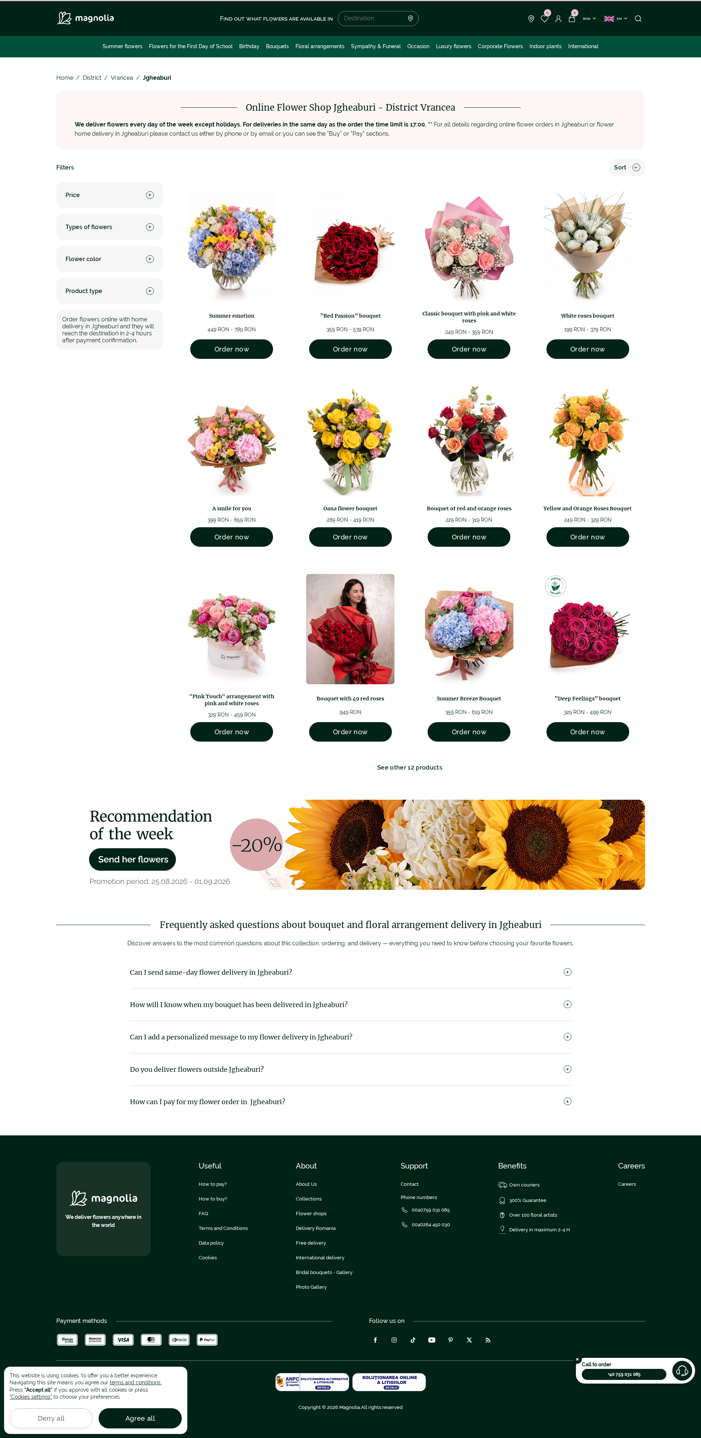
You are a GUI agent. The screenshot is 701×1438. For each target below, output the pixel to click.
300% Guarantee (527, 1200)
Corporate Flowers (500, 46)
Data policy (211, 1243)
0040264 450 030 (431, 1224)
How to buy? (213, 1199)
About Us (306, 1184)
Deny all (51, 1418)
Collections (309, 1199)
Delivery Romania (316, 1228)
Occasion (418, 46)
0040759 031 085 (431, 1210)
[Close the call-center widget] (577, 1359)
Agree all (140, 1418)
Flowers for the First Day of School (191, 46)
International (583, 46)
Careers (627, 1184)
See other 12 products (409, 767)
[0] (544, 18)
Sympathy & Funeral (376, 46)
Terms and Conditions (223, 1228)
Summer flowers (122, 46)
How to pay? (213, 1184)
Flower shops (311, 1213)
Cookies (208, 1257)
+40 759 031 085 (624, 1374)
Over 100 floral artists (533, 1215)
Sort (620, 167)
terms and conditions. (136, 1382)
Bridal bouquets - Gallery (324, 1272)
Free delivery (311, 1243)
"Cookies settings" (31, 1397)
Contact (410, 1184)
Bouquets (277, 46)
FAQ (203, 1213)
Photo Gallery (311, 1287)
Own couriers (524, 1185)
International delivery (320, 1257)
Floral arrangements (319, 46)
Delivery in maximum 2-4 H (539, 1229)
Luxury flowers (453, 46)
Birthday (249, 46)
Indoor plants (546, 46)
